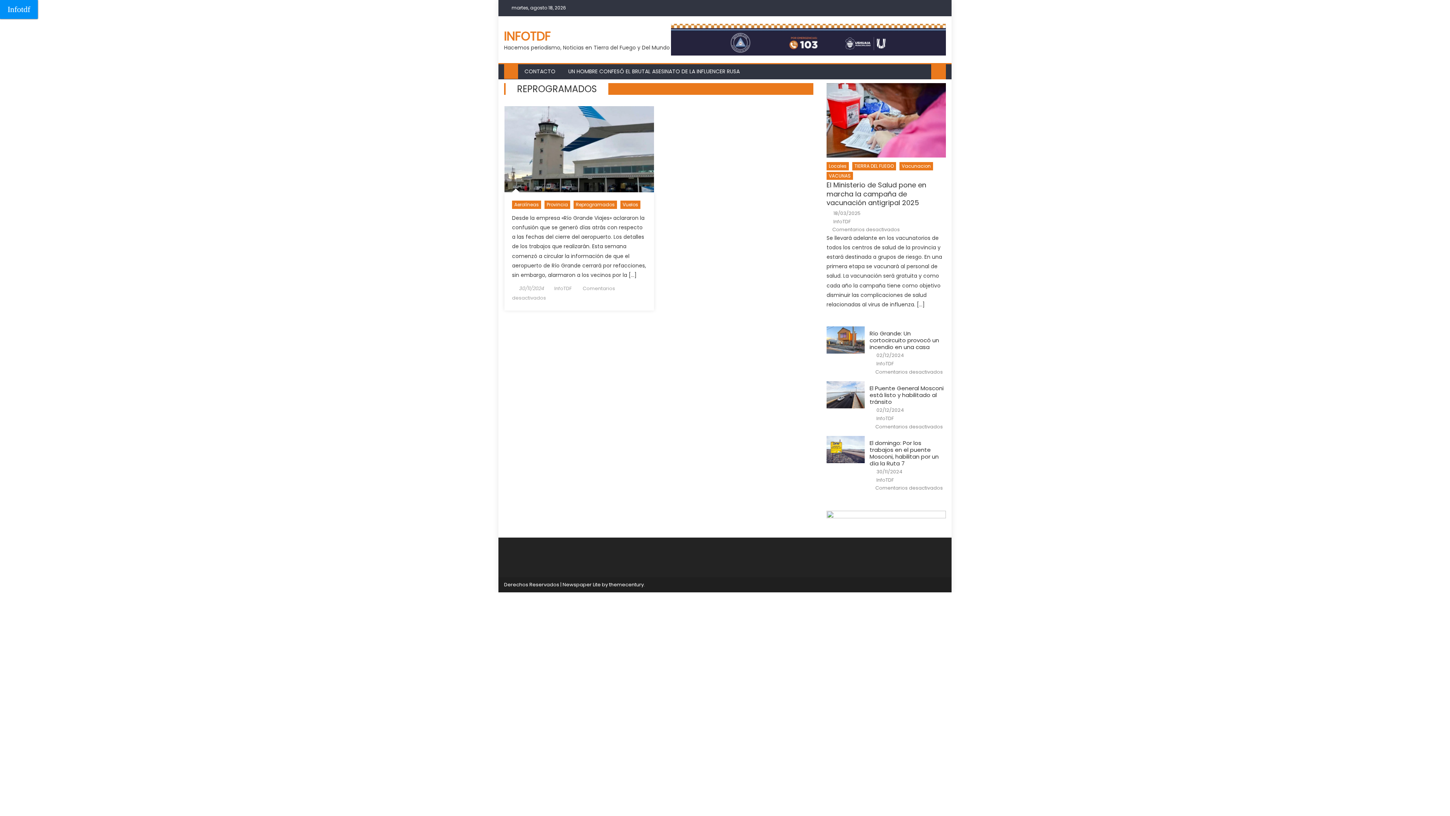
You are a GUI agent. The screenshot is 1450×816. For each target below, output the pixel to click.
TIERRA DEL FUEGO (874, 166)
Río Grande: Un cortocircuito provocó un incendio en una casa (904, 340)
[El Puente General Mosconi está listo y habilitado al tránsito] (846, 394)
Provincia (557, 204)
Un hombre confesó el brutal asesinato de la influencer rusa (654, 71)
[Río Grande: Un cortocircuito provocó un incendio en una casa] (846, 340)
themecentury (626, 584)
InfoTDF (563, 288)
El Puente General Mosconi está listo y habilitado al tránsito (907, 395)
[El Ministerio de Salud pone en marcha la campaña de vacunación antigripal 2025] (886, 120)
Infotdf (19, 9)
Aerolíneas (526, 204)
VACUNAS (840, 176)
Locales (838, 166)
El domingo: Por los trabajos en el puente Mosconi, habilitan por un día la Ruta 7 (904, 453)
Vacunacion (916, 166)
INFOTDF (527, 36)
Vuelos (630, 204)
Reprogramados (595, 204)
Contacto (539, 71)
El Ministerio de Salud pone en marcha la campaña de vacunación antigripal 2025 (876, 194)
